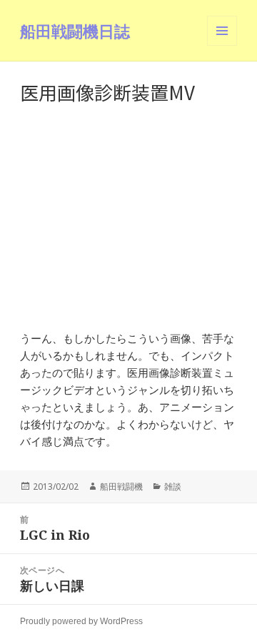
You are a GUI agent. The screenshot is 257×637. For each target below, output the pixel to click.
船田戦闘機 (121, 486)
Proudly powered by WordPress (81, 621)
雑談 (172, 486)
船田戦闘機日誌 (75, 30)
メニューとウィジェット (222, 45)
